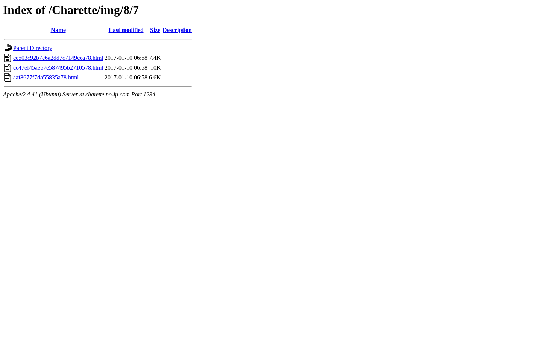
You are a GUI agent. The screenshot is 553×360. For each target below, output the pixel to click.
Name (58, 30)
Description (177, 30)
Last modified (126, 30)
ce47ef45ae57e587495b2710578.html (58, 67)
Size (155, 30)
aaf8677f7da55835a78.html (46, 77)
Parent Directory (32, 48)
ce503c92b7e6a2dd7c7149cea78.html (58, 58)
